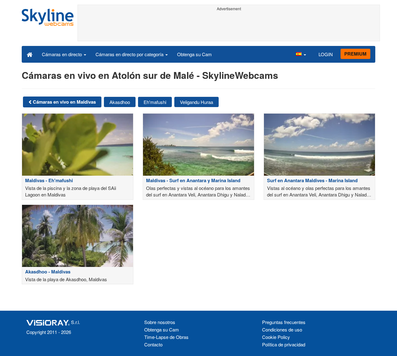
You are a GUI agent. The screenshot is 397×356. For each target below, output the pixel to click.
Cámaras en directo (62, 54)
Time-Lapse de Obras (166, 337)
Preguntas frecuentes (284, 322)
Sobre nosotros (159, 322)
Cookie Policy (276, 337)
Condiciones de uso (282, 329)
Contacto (153, 344)
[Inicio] (29, 54)
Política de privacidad (283, 344)
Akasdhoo (119, 102)
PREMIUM (355, 53)
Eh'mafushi (155, 102)
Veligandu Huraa (196, 102)
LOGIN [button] (326, 54)
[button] (301, 54)
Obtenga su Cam (194, 54)
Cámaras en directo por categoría (130, 54)
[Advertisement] (229, 27)
